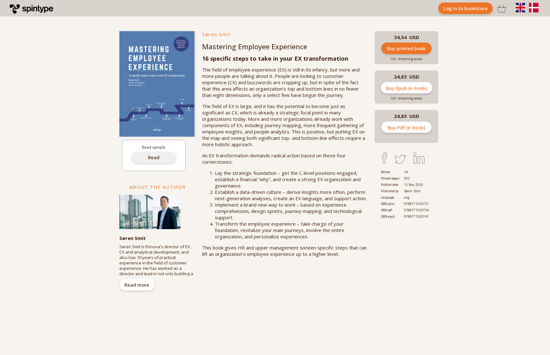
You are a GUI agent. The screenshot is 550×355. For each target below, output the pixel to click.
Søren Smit (216, 34)
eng (406, 197)
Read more (136, 285)
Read (153, 157)
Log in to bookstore (465, 8)
